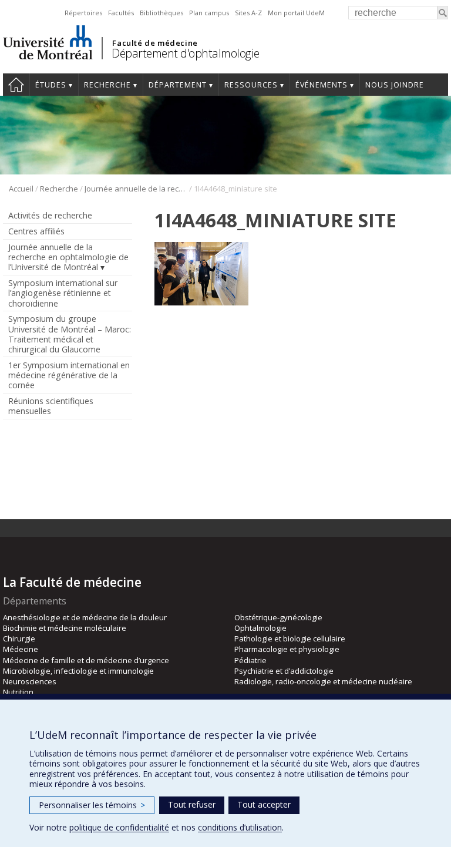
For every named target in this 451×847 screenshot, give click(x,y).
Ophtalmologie (260, 628)
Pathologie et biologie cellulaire (289, 638)
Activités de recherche (50, 215)
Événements (321, 85)
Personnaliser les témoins (92, 805)
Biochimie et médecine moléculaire (64, 628)
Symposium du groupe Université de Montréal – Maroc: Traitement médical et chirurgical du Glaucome (69, 333)
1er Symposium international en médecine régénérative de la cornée (69, 375)
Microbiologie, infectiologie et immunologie (78, 671)
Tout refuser (192, 804)
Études (50, 85)
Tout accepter (264, 804)
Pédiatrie (250, 660)
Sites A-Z (248, 12)
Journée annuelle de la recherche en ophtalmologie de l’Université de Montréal (136, 188)
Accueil (16, 84)
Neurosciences (29, 681)
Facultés (121, 12)
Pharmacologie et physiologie (286, 649)
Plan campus (209, 12)
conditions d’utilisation (240, 827)
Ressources (251, 85)
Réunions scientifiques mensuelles (50, 405)
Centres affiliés (36, 231)
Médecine (20, 649)
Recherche (107, 85)
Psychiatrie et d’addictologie (284, 671)
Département (178, 85)
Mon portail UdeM (296, 12)
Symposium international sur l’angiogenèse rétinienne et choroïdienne (62, 292)
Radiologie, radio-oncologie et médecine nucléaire (323, 681)
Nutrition (18, 692)
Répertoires (83, 12)
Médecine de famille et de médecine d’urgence (86, 660)
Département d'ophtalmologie (186, 53)
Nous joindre (394, 85)
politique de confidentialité (119, 827)
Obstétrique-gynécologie (278, 617)
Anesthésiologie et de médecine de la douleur (85, 617)
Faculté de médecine (154, 43)
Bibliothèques (161, 12)
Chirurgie (19, 638)
